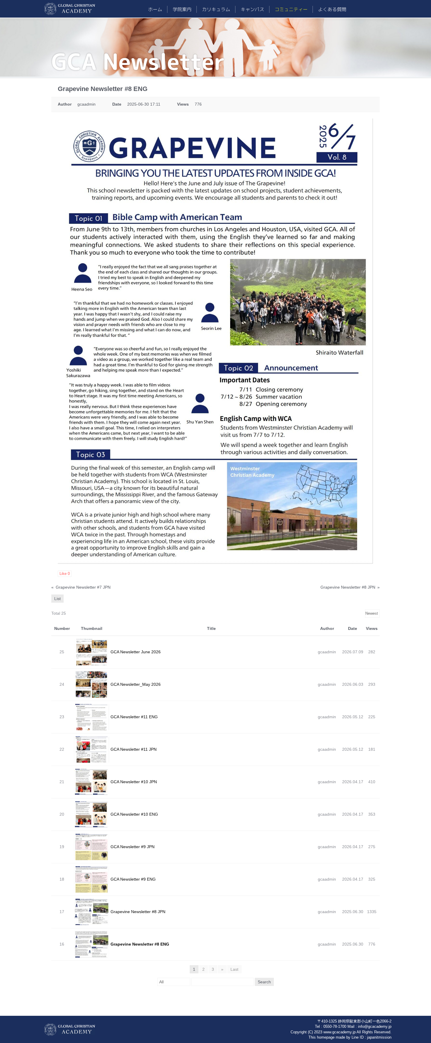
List (57, 598)
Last (234, 969)
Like (65, 573)
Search (264, 982)
